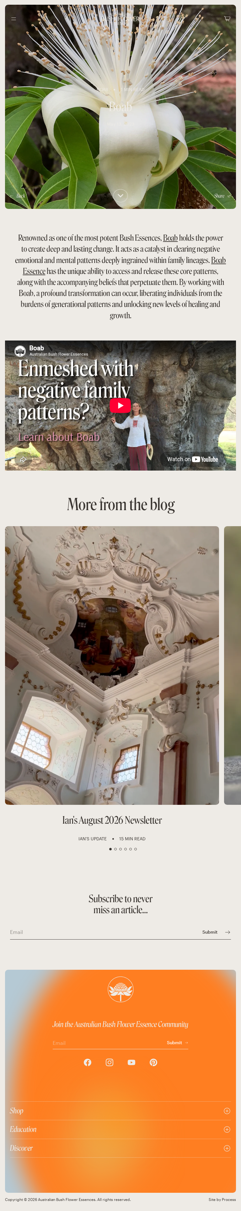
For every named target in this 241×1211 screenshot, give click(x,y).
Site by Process (222, 1199)
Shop (17, 1110)
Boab (170, 238)
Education (23, 1129)
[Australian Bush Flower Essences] (120, 19)
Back (21, 196)
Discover (21, 1148)
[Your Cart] (227, 18)
